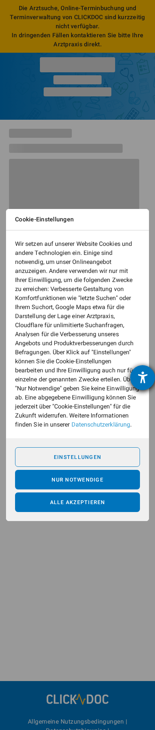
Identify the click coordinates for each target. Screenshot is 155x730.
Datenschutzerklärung (100, 424)
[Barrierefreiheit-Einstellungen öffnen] (142, 377)
